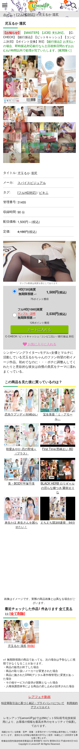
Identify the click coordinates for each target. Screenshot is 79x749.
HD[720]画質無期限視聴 (28, 291)
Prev (8, 79)
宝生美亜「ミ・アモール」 (57, 416)
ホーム (8, 14)
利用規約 (72, 703)
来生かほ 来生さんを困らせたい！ (21, 524)
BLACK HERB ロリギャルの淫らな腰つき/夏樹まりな (58, 487)
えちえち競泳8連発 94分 (57, 522)
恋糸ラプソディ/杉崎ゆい (21, 414)
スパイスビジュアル (31, 182)
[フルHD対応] (25, 14)
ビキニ (43, 192)
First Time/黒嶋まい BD (57, 449)
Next (70, 79)
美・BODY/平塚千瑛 (21, 483)
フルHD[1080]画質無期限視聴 (30, 313)
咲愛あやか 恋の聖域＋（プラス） (21, 451)
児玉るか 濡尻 (17, 646)
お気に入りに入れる (41, 344)
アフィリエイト (40, 707)
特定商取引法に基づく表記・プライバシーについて (32, 703)
